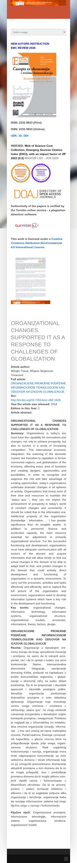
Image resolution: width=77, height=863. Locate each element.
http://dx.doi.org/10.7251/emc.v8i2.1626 (36, 400)
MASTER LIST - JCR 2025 (41, 158)
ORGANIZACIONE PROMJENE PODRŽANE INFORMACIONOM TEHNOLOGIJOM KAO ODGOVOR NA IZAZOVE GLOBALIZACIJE (38, 387)
